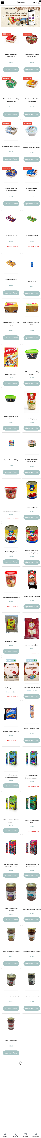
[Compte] (15, 1134)
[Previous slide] (3, 16)
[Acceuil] (5, 1134)
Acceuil (5, 1136)
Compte (15, 1136)
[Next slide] (37, 16)
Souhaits (25, 1136)
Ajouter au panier (11, 69)
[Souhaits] (25, 1134)
